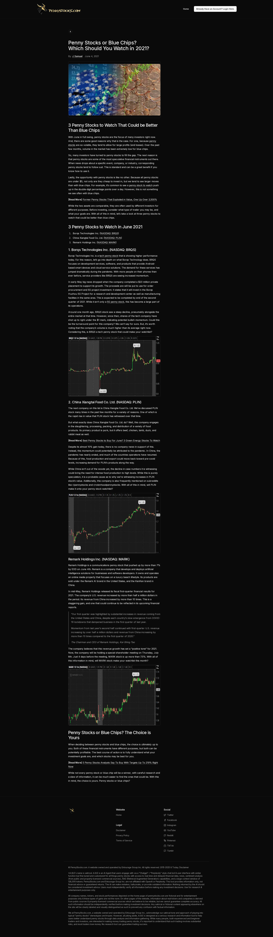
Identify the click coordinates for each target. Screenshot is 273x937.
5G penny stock (115, 301)
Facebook (172, 820)
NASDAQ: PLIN (113, 237)
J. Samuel (77, 56)
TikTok (170, 845)
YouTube (171, 830)
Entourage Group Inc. (131, 867)
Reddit (170, 835)
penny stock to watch (141, 185)
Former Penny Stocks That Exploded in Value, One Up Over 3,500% (120, 199)
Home (186, 9)
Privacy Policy (122, 835)
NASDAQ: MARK (107, 242)
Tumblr (170, 851)
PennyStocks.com (79, 867)
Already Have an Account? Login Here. (215, 9)
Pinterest (171, 840)
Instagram (171, 825)
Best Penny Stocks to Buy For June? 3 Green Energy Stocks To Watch (121, 440)
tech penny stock (108, 255)
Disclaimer (121, 830)
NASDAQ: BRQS (109, 233)
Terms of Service (124, 840)
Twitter (170, 815)
